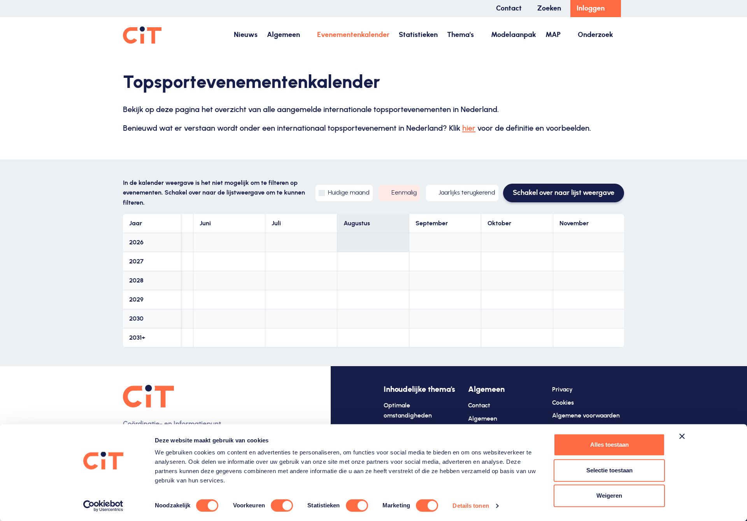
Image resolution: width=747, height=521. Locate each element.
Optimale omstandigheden (408, 410)
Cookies (563, 403)
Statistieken (418, 35)
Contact (509, 8)
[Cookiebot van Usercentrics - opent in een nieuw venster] (103, 506)
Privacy (562, 389)
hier (468, 128)
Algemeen (283, 35)
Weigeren (609, 495)
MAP (553, 35)
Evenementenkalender (353, 35)
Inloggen (591, 8)
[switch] (282, 505)
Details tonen (470, 505)
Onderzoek (595, 35)
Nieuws (246, 35)
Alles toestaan (609, 444)
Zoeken (549, 8)
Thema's (460, 35)
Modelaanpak (513, 35)
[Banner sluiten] (682, 436)
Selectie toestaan (609, 470)
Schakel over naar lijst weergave (563, 192)
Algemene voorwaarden (586, 415)
